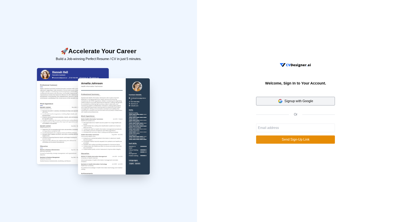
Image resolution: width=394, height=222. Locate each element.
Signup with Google (298, 101)
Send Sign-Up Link (295, 139)
